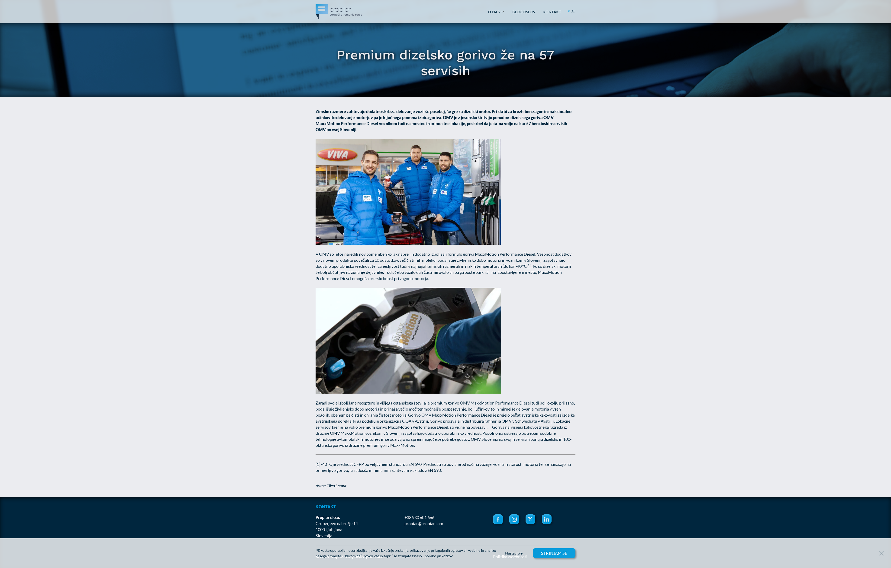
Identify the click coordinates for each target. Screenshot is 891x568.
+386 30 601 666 (419, 517)
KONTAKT (552, 12)
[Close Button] (881, 553)
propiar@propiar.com (423, 523)
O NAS (494, 12)
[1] (318, 464)
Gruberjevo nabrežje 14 (337, 523)
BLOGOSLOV (524, 12)
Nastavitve (514, 553)
